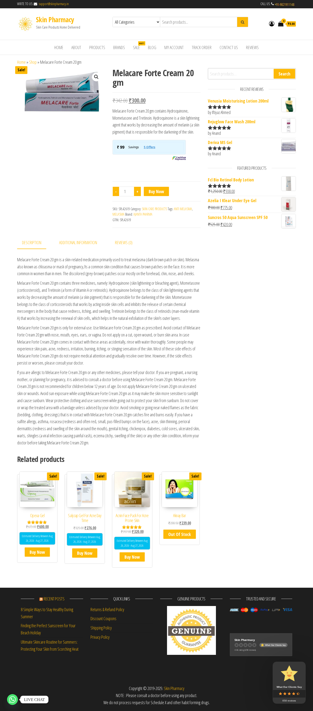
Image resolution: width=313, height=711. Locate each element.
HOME (58, 47)
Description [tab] (31, 242)
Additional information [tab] (78, 242)
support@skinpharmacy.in (53, 3)
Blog (152, 47)
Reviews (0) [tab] (124, 242)
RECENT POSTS (54, 599)
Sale (138, 46)
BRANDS (119, 47)
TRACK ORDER (202, 47)
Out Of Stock (179, 534)
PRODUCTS (97, 47)
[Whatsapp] (12, 699)
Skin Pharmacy (55, 19)
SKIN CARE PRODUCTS (154, 209)
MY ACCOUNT (174, 47)
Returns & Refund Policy (107, 609)
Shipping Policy (101, 628)
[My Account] (271, 23)
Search (284, 74)
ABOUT (76, 47)
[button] (96, 77)
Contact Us (229, 47)
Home (21, 62)
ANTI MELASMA (183, 209)
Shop (33, 62)
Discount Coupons (103, 618)
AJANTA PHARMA (143, 214)
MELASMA (118, 214)
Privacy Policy (100, 637)
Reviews (252, 47)
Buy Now (156, 191)
